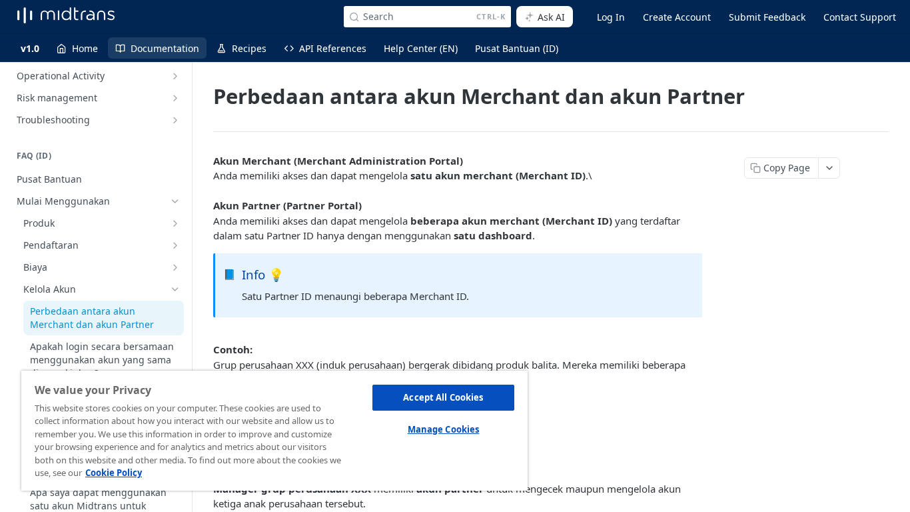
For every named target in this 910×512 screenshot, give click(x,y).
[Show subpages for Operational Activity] (175, 76)
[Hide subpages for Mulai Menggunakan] (175, 201)
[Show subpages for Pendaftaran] (175, 245)
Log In (611, 17)
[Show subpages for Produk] (175, 223)
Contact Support (859, 17)
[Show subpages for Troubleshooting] (175, 120)
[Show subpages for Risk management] (175, 98)
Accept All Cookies (443, 397)
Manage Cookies (444, 429)
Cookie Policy (113, 473)
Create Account (677, 17)
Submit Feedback (767, 17)
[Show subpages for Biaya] (175, 267)
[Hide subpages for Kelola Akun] (175, 289)
